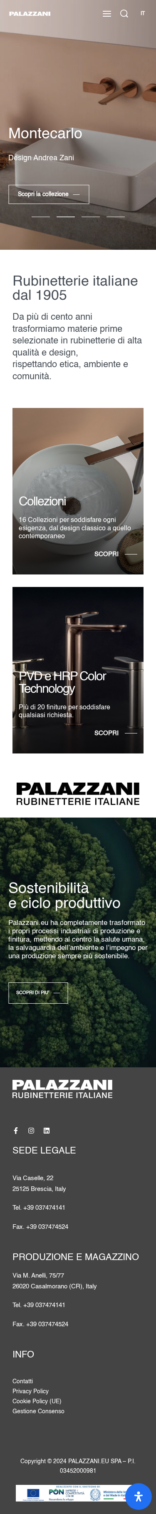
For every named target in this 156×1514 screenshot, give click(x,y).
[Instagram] (31, 1130)
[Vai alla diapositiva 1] (65, 217)
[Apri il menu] (106, 13)
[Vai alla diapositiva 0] (40, 217)
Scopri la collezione (43, 194)
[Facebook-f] (15, 1130)
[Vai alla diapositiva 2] (90, 217)
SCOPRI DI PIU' (32, 992)
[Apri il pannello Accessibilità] (138, 1496)
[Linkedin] (46, 1130)
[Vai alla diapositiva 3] (115, 217)
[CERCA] (124, 13)
